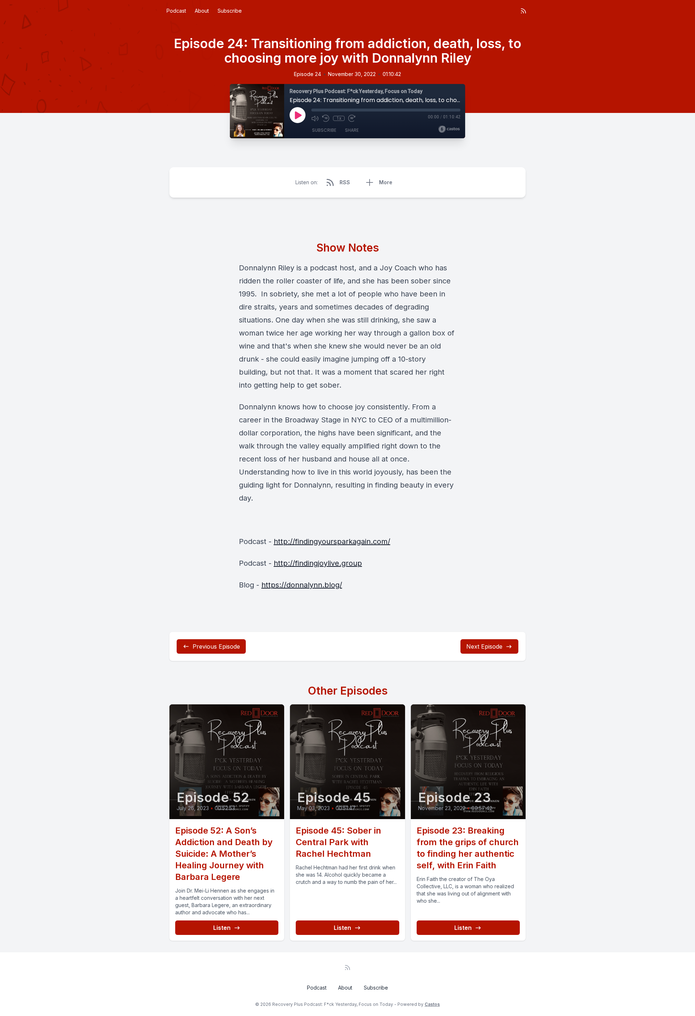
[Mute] (315, 118)
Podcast (176, 11)
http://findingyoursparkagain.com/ (332, 541)
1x (339, 118)
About (202, 11)
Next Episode (484, 646)
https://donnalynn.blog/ (301, 585)
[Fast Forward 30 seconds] (351, 118)
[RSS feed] (523, 10)
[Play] (298, 115)
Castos (432, 1004)
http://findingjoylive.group (318, 563)
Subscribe (230, 11)
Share (352, 130)
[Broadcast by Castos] (449, 129)
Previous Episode (216, 646)
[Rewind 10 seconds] (325, 118)
